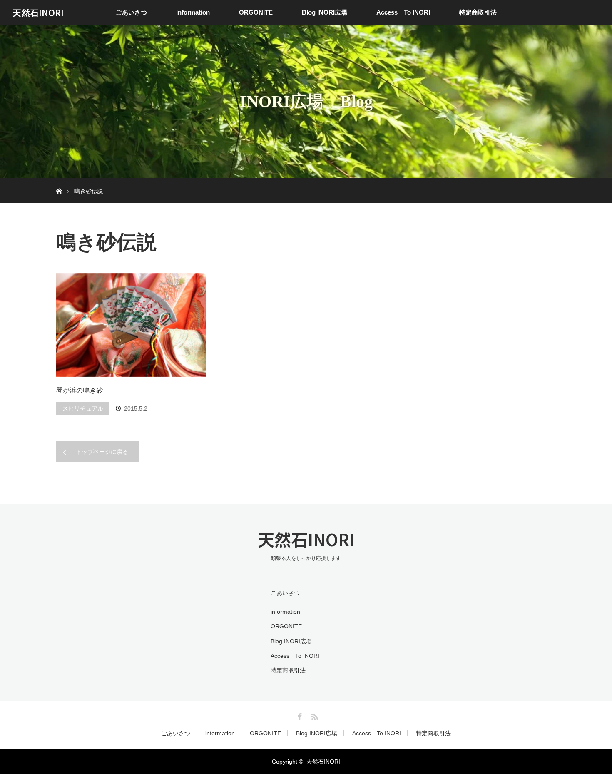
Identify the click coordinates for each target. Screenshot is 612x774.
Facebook (299, 715)
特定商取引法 (478, 12)
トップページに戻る (102, 451)
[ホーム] (59, 181)
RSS (313, 715)
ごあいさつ (131, 12)
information (193, 12)
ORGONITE (256, 12)
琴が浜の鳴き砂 (79, 390)
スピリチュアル (82, 408)
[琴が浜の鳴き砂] (131, 325)
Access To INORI (403, 12)
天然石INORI (38, 12)
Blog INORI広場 (324, 12)
